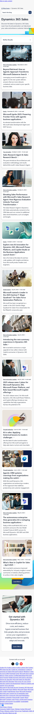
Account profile (4, 673)
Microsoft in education (25, 677)
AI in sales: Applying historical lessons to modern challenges (15, 435)
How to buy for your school (23, 681)
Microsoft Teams (22, 689)
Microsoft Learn (4, 693)
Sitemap (17, 709)
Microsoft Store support (27, 673)
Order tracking (9, 675)
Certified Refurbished (20, 675)
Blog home (6, 8)
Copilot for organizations (18, 669)
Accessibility (16, 701)
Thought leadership (8, 429)
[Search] (30, 12)
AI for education (9, 685)
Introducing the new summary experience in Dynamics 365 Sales (16, 342)
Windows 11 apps (28, 671)
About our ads (12, 713)
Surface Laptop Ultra (22, 667)
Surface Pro (3, 667)
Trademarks (25, 711)
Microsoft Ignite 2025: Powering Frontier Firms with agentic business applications (17, 116)
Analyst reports (7, 289)
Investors (29, 699)
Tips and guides (7, 152)
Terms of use (18, 711)
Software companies (6, 697)
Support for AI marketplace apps (19, 693)
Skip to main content (6, 1)
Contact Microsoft (25, 709)
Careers (22, 697)
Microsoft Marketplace (22, 695)
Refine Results (8, 40)
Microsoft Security (13, 687)
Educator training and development (10, 683)
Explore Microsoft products (15, 671)
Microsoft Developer (25, 691)
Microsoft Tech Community (8, 695)
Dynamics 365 (23, 687)
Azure (17, 691)
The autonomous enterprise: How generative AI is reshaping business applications (16, 520)
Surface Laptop (11, 667)
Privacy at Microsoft (21, 699)
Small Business (11, 691)
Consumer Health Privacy (7, 709)
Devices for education (6, 679)
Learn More (17, 646)
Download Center (14, 673)
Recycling (5, 713)
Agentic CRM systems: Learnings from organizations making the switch (15, 475)
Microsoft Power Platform (10, 689)
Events (5, 111)
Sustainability (24, 701)
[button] (17, 581)
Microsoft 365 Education (7, 681)
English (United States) (6, 703)
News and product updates (10, 64)
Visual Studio (16, 697)
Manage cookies (9, 711)
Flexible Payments (13, 677)
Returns (2, 675)
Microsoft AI (3, 687)
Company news (10, 699)
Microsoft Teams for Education (22, 679)
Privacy (2, 711)
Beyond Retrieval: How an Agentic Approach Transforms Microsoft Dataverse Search (16, 71)
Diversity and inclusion (6, 701)
